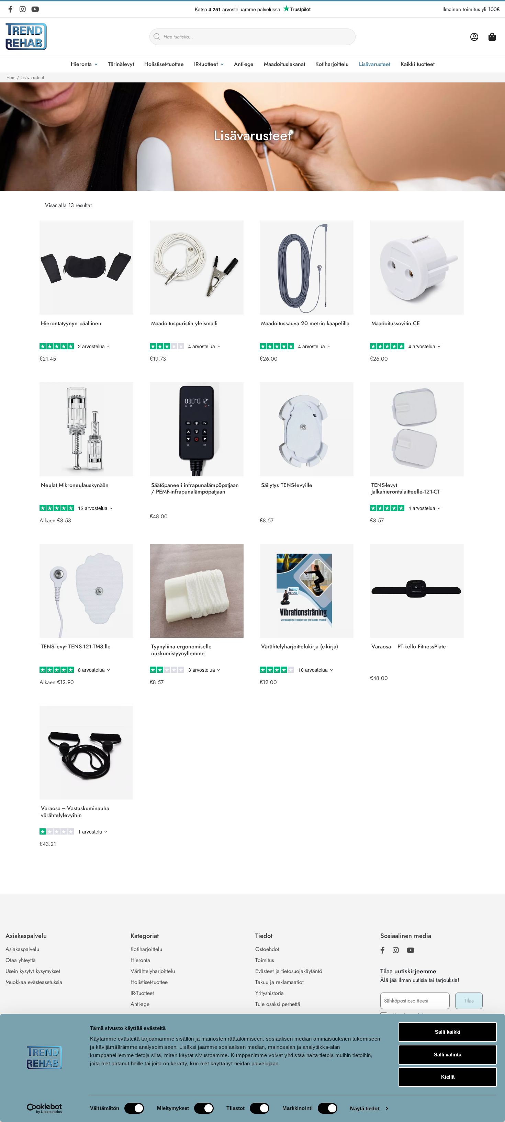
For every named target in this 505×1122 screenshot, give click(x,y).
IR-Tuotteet (142, 993)
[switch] (204, 1108)
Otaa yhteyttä (20, 960)
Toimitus (264, 960)
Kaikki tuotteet (418, 64)
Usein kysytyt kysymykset (32, 971)
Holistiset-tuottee (164, 64)
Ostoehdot (267, 949)
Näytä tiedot (364, 1108)
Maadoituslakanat (284, 64)
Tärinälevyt (121, 64)
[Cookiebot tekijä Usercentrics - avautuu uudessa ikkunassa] (44, 1108)
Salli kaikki (447, 1032)
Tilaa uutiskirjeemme (408, 971)
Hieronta (81, 64)
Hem (11, 77)
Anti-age (244, 64)
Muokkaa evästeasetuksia (33, 982)
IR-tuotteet (206, 64)
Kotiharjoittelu (332, 64)
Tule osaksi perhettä (277, 1004)
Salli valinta (447, 1054)
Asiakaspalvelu (22, 949)
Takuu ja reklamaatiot (279, 982)
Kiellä (447, 1077)
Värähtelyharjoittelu (153, 971)
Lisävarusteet (374, 64)
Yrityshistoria (269, 993)
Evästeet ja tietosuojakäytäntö (288, 971)
